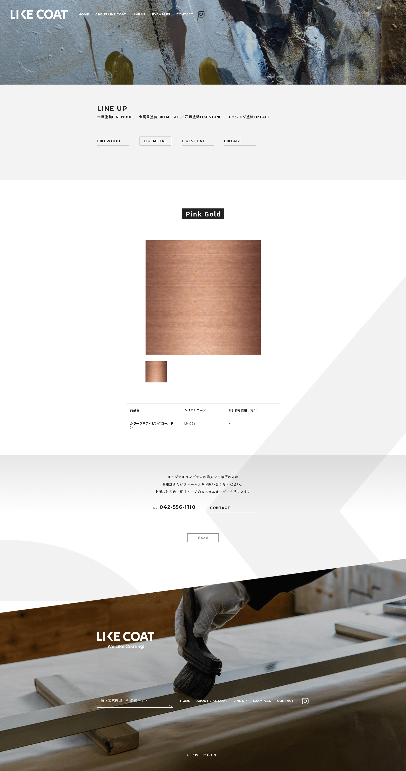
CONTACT (184, 14)
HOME (83, 14)
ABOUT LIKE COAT (110, 14)
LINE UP (139, 14)
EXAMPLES (161, 14)
